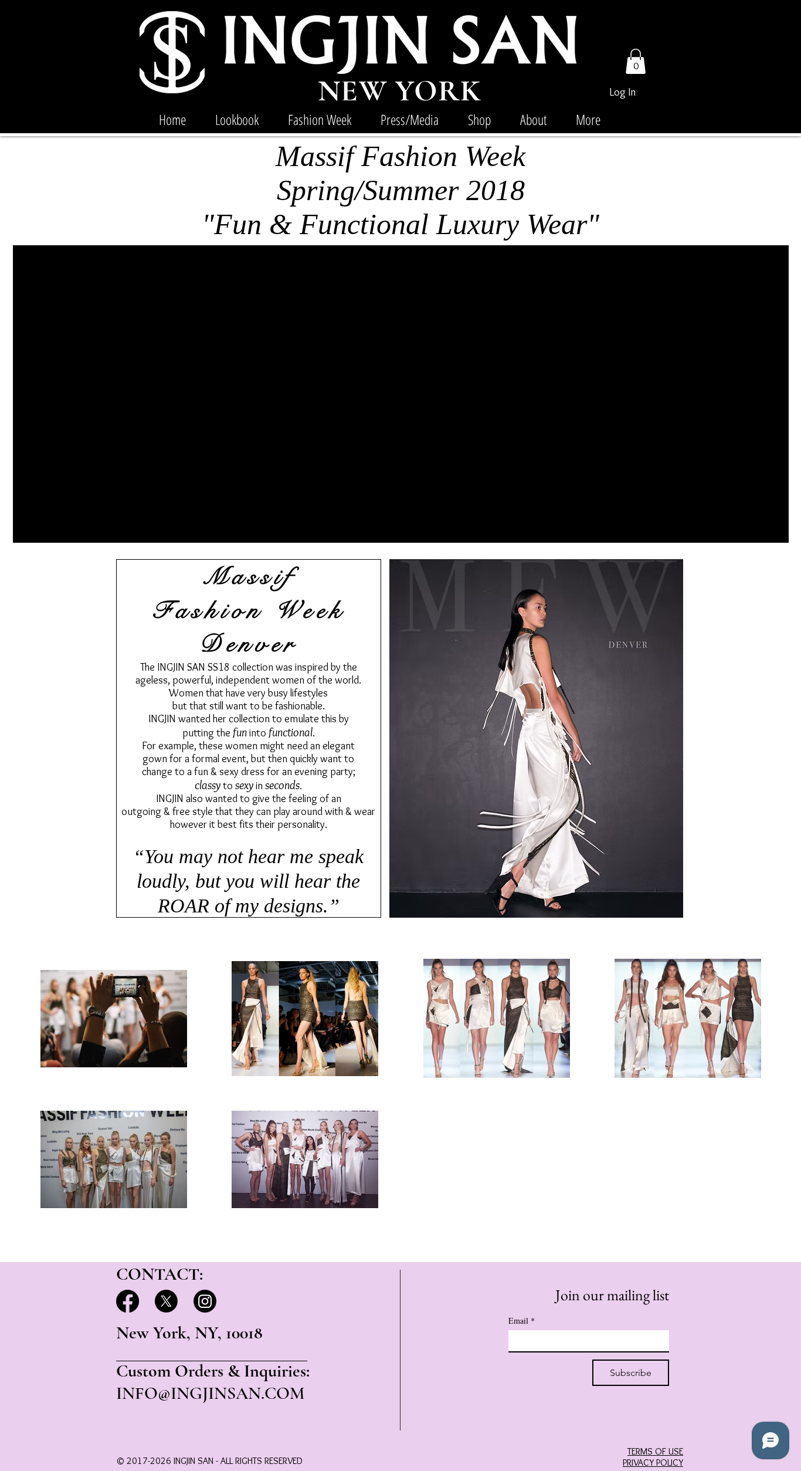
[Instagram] (205, 1301)
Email (521, 1320)
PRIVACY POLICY (653, 1462)
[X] (166, 1301)
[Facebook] (127, 1301)
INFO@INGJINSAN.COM (210, 1393)
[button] (635, 61)
